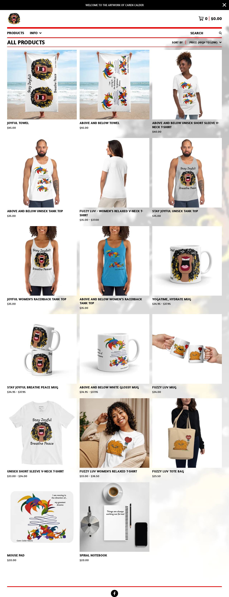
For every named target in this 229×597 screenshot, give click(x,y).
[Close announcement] (224, 5)
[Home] (14, 18)
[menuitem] (15, 33)
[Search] (220, 33)
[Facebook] (114, 593)
